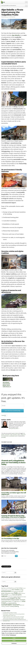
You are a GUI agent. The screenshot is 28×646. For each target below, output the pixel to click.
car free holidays (18, 588)
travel (23, 605)
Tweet (2, 415)
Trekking (3, 606)
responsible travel (6, 601)
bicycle (10, 588)
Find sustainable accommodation (8, 5)
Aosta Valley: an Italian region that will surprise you (13, 493)
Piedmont (21, 596)
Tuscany (11, 606)
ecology (21, 589)
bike (13, 588)
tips (21, 605)
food (15, 591)
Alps (2, 588)
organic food (16, 596)
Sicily (17, 601)
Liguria (19, 593)
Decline (14, 640)
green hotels (15, 433)
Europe (12, 591)
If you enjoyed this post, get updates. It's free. (13, 398)
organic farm (10, 596)
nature (18, 434)
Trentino (7, 606)
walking (16, 606)
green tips (4, 593)
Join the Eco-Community (12, 411)
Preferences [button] (13, 635)
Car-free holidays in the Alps (10, 538)
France (17, 591)
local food (23, 593)
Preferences (14, 643)
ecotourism (7, 434)
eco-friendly (9, 589)
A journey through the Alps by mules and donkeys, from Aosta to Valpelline (13, 516)
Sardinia (12, 601)
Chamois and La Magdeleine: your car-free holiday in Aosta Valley (13, 462)
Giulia (14, 16)
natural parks (17, 595)
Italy (11, 434)
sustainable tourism (13, 436)
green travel (10, 593)
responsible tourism (18, 600)
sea (15, 601)
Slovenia (20, 601)
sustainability (12, 603)
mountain (15, 434)
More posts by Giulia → (14, 428)
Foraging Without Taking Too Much (10, 612)
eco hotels (15, 590)
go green (21, 591)
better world (5, 588)
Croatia (5, 589)
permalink (3, 437)
